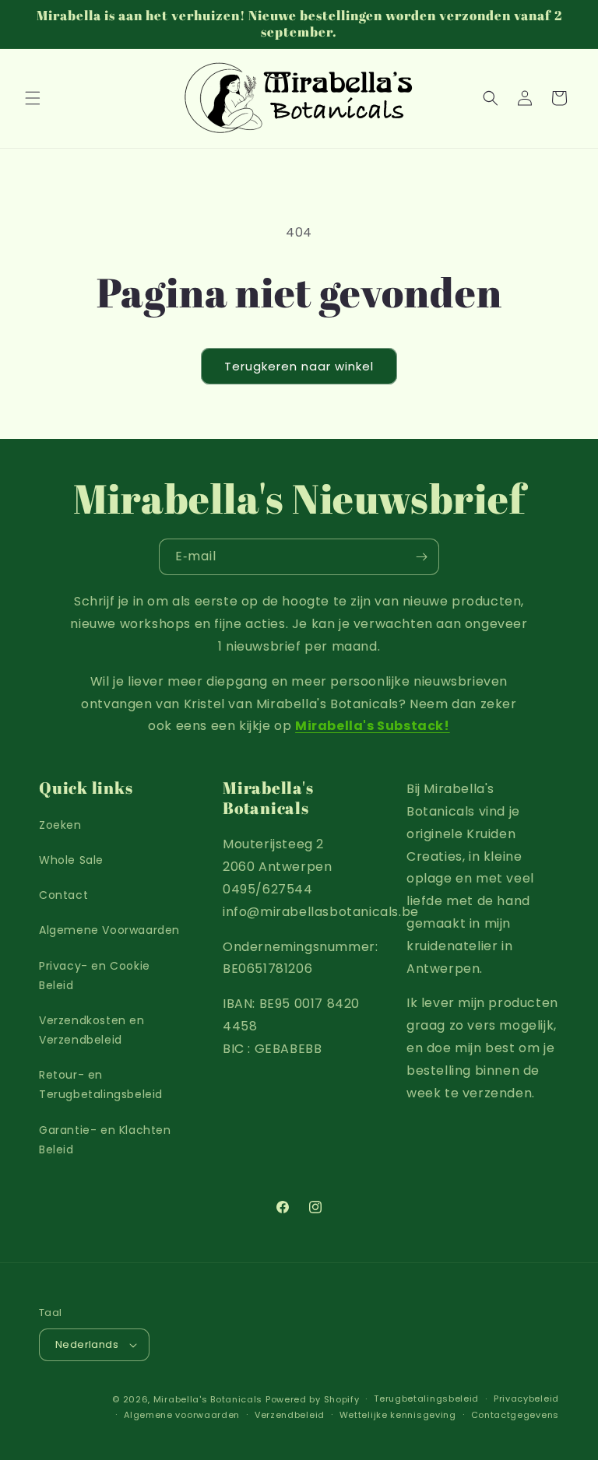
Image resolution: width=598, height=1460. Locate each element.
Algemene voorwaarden (182, 1415)
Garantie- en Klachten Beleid (105, 1139)
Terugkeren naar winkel (299, 366)
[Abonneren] (421, 557)
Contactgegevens (515, 1415)
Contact (63, 895)
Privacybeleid (526, 1398)
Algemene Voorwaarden (109, 930)
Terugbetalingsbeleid (426, 1398)
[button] (33, 98)
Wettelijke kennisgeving (397, 1415)
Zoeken (60, 825)
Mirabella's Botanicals (207, 1399)
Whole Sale (71, 860)
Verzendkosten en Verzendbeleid (92, 1030)
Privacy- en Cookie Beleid (94, 975)
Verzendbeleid (290, 1415)
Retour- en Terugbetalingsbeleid (101, 1084)
